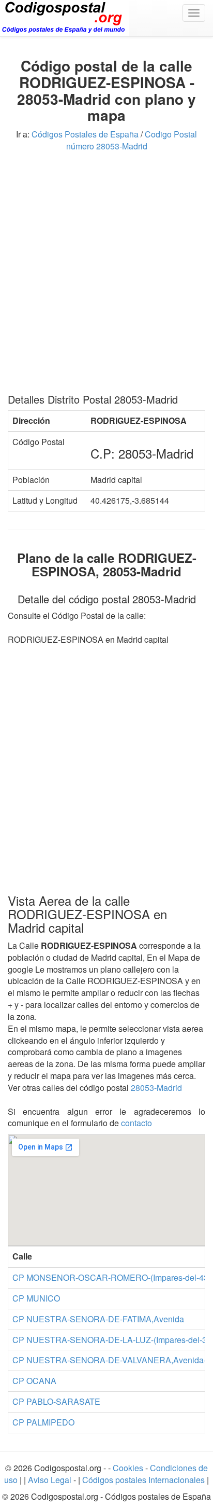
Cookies (129, 1468)
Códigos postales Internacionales (143, 1480)
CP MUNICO (36, 1298)
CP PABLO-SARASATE (56, 1401)
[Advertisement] (106, 276)
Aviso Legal (50, 1480)
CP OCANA (34, 1381)
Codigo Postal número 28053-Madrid (131, 140)
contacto (136, 1123)
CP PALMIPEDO (43, 1422)
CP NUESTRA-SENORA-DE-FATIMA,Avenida (98, 1319)
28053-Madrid (156, 1088)
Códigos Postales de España (85, 134)
